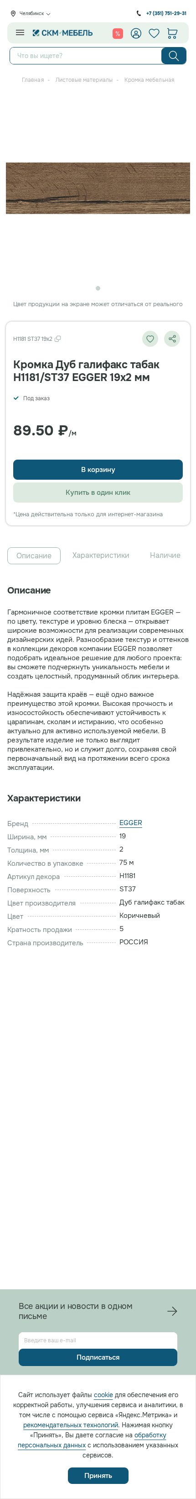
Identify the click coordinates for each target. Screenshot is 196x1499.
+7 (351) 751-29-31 (166, 13)
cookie (103, 1395)
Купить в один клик (98, 492)
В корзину (98, 469)
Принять (98, 1475)
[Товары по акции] (118, 33)
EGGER (130, 822)
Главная (32, 80)
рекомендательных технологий (70, 1425)
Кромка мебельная (149, 80)
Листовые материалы (84, 80)
